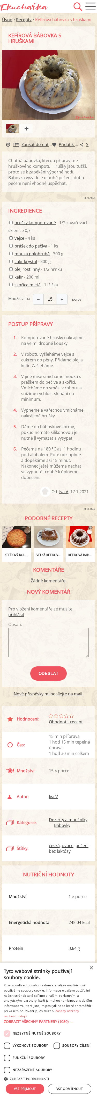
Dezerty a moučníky (68, 820)
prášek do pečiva (30, 246)
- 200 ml (26, 277)
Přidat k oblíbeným (77, 144)
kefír (18, 277)
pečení (82, 845)
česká (54, 845)
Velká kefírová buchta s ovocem (49, 555)
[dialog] (48, 1031)
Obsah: (15, 624)
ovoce (67, 845)
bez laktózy (60, 851)
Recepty (24, 20)
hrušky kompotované (35, 222)
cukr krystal (25, 261)
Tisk (16, 144)
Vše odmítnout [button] (69, 1089)
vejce (19, 238)
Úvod (7, 20)
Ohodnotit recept (66, 722)
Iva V (63, 491)
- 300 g (38, 254)
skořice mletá (27, 285)
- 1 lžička (36, 285)
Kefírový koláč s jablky (18, 555)
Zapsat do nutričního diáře (47, 144)
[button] (48, 1021)
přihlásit (16, 614)
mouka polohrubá (32, 254)
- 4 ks (24, 238)
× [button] (91, 968)
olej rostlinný (27, 269)
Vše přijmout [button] (25, 1089)
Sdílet (91, 144)
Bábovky (62, 825)
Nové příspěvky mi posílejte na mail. (48, 694)
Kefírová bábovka (81, 555)
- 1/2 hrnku (38, 269)
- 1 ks (36, 246)
